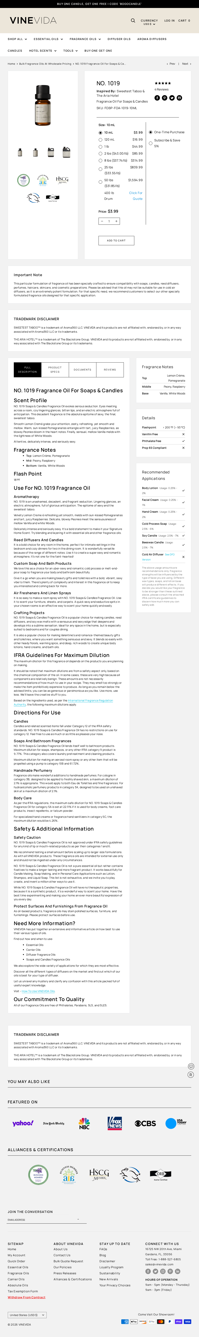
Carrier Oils (16, 1279)
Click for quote (136, 196)
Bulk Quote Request (68, 1261)
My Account (16, 1255)
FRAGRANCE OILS (83, 39)
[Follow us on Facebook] (148, 1271)
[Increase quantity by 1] (117, 221)
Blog (103, 1255)
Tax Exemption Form (23, 1291)
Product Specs (55, 369)
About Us (60, 1249)
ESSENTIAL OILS (46, 39)
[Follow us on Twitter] (155, 1271)
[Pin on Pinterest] (164, 98)
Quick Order (16, 1261)
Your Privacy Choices (115, 1285)
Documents (82, 369)
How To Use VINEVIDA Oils (38, 991)
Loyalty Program (112, 1267)
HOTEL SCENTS (40, 50)
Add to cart (116, 240)
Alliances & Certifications (73, 1279)
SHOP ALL (15, 39)
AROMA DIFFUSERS (152, 39)
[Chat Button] (191, 1066)
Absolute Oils (18, 1285)
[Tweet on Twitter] (172, 98)
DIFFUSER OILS (119, 39)
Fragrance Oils (18, 1273)
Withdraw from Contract (26, 1297)
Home (11, 63)
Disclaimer (107, 1261)
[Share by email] (179, 98)
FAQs (103, 1249)
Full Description (27, 369)
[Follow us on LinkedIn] (177, 1271)
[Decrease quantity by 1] (101, 221)
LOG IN (169, 20)
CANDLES (15, 50)
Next (185, 63)
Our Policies (63, 1267)
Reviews (110, 369)
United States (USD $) (24, 1315)
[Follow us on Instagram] (163, 1271)
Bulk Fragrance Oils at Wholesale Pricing (45, 63)
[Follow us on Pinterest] (170, 1271)
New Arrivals (109, 1279)
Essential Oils (18, 1267)
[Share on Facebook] (157, 98)
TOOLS (68, 50)
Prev (172, 63)
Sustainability (110, 1273)
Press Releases (65, 1273)
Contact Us (62, 1255)
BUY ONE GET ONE (98, 50)
